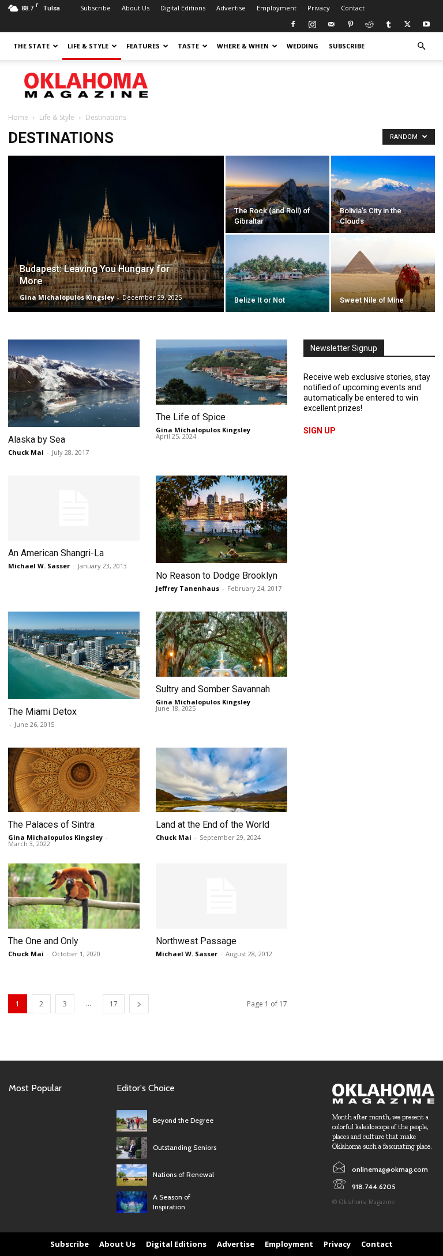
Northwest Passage (196, 941)
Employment (276, 7)
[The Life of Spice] (221, 372)
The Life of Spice (192, 417)
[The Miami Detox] (74, 655)
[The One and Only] (74, 896)
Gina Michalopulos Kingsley (67, 297)
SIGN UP (319, 430)
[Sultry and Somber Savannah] (221, 644)
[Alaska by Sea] (74, 383)
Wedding (302, 46)
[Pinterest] (350, 24)
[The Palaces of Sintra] (74, 780)
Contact (353, 7)
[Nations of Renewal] (132, 1175)
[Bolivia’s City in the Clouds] (383, 194)
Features (143, 46)
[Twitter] (407, 24)
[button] (421, 46)
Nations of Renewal (183, 1174)
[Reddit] (369, 24)
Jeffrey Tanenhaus (187, 588)
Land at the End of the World (212, 824)
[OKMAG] (383, 1094)
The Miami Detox (42, 711)
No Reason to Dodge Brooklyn (216, 575)
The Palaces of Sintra (51, 824)
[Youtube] (426, 24)
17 (114, 1004)
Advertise (231, 7)
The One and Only (43, 941)
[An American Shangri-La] (74, 508)
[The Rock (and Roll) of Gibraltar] (277, 194)
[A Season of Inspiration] (132, 1202)
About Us (135, 7)
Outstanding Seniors (184, 1147)
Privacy (318, 7)
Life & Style (87, 46)
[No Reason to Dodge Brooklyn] (221, 519)
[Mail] (331, 24)
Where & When (243, 46)
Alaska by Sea (36, 439)
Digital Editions (182, 7)
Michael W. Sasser (39, 565)
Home (18, 117)
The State (31, 46)
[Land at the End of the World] (221, 780)
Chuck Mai (26, 452)
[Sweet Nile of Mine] (383, 273)
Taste (188, 46)
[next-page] (139, 1003)
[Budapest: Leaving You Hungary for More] (116, 249)
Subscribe (95, 7)
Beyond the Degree (183, 1120)
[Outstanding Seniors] (132, 1148)
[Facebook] (293, 24)
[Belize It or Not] (277, 273)
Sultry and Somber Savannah (213, 689)
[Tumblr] (388, 24)
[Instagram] (312, 24)
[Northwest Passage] (221, 896)
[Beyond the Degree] (132, 1120)
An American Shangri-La (56, 553)
